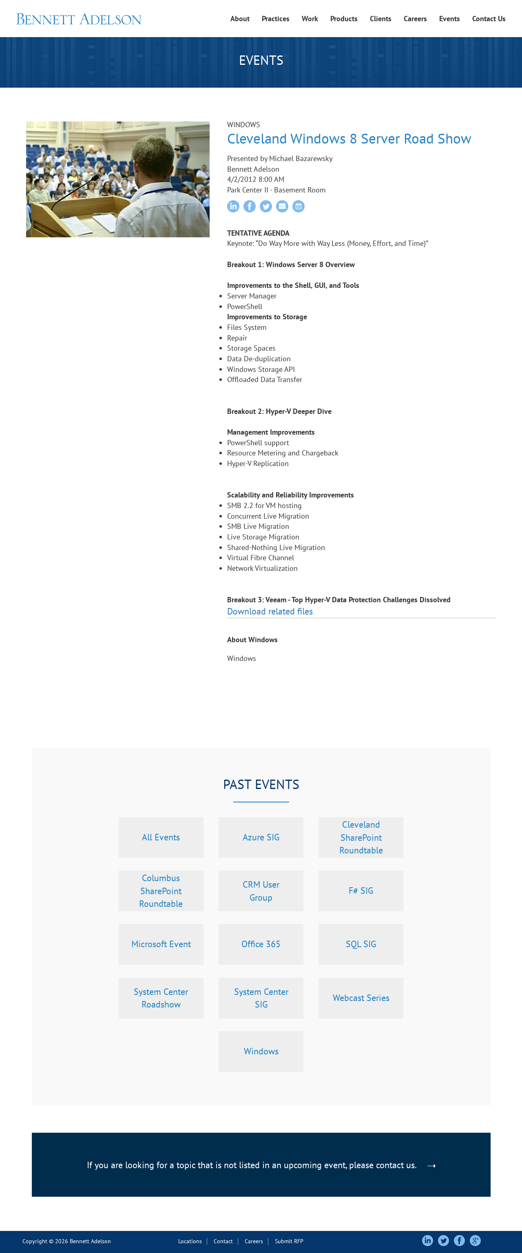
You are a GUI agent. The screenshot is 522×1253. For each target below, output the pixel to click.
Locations (190, 1241)
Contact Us (489, 18)
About (240, 18)
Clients (381, 18)
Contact (223, 1241)
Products (344, 18)
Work (310, 18)
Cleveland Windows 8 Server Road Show (349, 138)
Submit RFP (289, 1241)
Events (449, 18)
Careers (415, 18)
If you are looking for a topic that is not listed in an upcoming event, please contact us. (252, 1165)
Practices (276, 18)
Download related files (270, 611)
